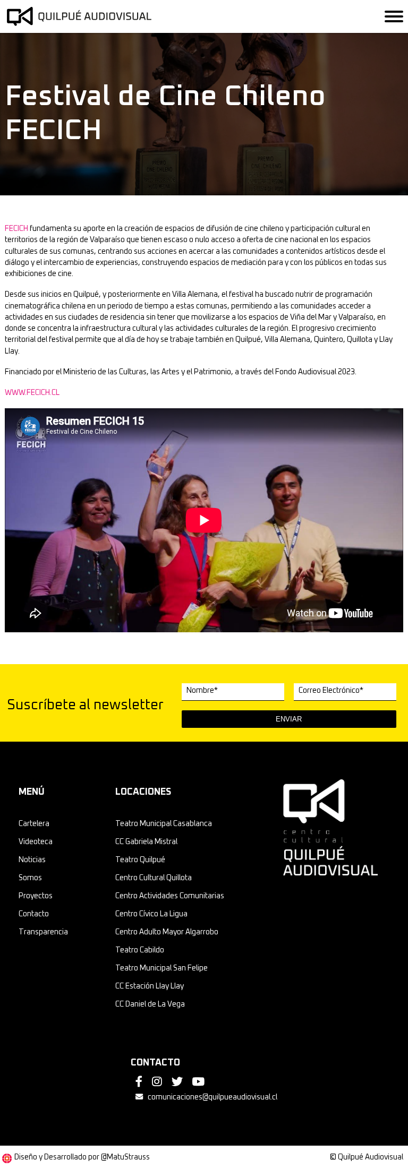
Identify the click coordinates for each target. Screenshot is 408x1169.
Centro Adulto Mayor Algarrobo (166, 932)
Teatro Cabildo (139, 950)
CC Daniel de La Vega (150, 1004)
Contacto (34, 914)
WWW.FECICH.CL (32, 393)
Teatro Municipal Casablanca (163, 824)
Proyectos (36, 896)
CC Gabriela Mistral (146, 842)
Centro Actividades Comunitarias (169, 896)
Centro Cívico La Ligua (151, 914)
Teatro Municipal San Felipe (161, 968)
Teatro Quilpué (140, 860)
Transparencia (43, 932)
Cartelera (34, 824)
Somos (30, 878)
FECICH (16, 229)
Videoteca (36, 842)
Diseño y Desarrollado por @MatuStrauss (82, 1157)
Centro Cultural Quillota (153, 878)
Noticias (32, 860)
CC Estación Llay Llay (149, 986)
